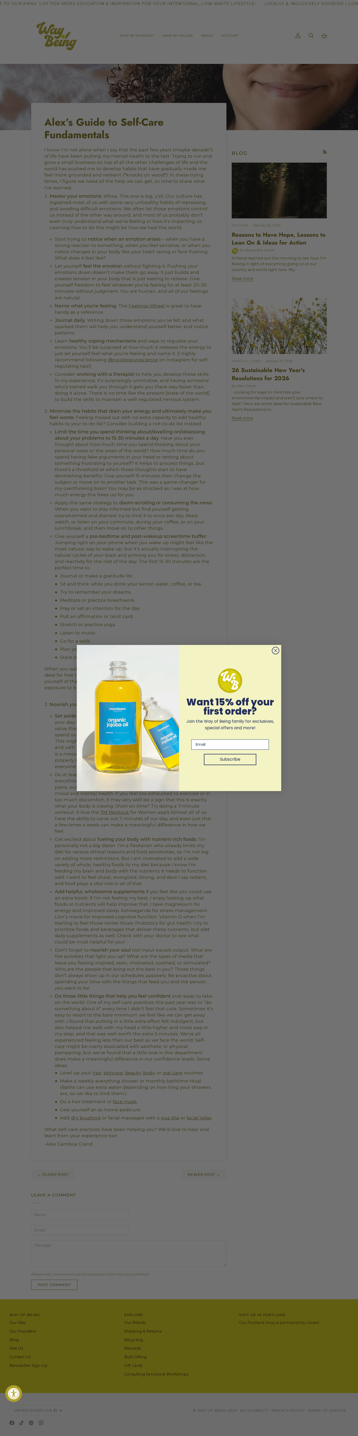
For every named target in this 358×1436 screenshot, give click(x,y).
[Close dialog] (275, 650)
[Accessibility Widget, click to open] (13, 1393)
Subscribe (230, 759)
